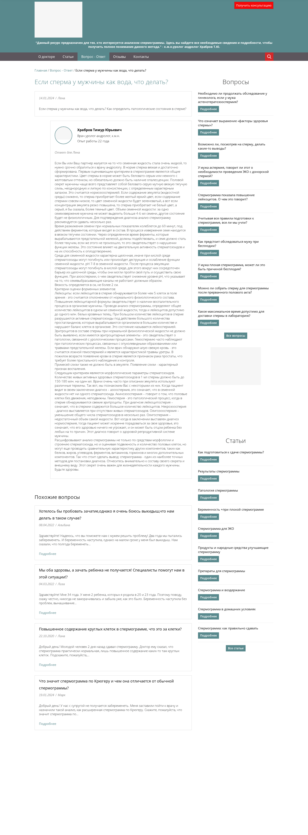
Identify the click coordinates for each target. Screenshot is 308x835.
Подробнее (47, 554)
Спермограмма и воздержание (221, 590)
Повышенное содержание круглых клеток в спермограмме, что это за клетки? (110, 628)
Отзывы (119, 56)
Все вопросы (235, 336)
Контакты (141, 56)
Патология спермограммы (218, 490)
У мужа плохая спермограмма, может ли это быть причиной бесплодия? (231, 267)
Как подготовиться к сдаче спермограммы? (231, 452)
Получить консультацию (254, 5)
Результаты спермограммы (218, 471)
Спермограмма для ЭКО (216, 528)
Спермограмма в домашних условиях (227, 609)
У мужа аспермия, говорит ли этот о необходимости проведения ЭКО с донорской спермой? (233, 171)
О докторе (46, 56)
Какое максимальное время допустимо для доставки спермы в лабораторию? (231, 313)
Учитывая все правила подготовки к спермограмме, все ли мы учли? (226, 220)
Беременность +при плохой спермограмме (231, 509)
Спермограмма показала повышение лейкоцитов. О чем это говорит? (226, 197)
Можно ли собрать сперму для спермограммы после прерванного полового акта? (233, 290)
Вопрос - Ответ (93, 56)
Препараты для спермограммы (221, 571)
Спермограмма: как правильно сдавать (228, 628)
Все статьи (235, 648)
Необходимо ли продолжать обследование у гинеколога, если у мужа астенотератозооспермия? (232, 97)
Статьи (68, 56)
